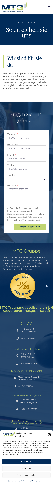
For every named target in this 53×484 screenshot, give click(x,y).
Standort (11, 175)
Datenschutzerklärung (29, 481)
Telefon (10, 165)
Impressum (41, 481)
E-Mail (10, 155)
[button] (49, 435)
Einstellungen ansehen (26, 475)
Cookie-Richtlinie (14, 481)
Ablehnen (26, 468)
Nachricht (12, 186)
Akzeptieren (26, 461)
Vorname (11, 134)
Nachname (12, 144)
